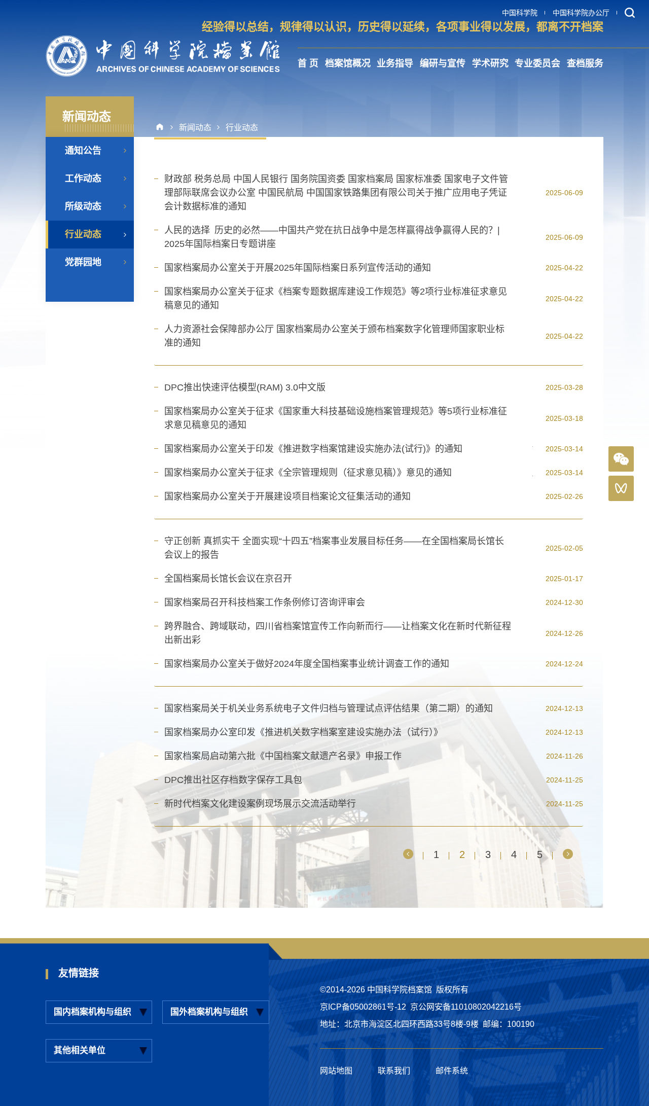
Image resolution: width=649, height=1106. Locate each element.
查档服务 (585, 63)
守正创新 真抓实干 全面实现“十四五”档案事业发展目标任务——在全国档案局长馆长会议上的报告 (334, 548)
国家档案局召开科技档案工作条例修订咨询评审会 (264, 602)
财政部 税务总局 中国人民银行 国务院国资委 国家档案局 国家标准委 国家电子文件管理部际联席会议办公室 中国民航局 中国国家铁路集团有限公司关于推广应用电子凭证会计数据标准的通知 (336, 192)
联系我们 (394, 1070)
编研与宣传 (442, 63)
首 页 (308, 63)
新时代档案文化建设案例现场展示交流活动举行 (260, 804)
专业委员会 (537, 63)
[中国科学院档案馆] (163, 56)
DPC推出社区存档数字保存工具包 (233, 780)
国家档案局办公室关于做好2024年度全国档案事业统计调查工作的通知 (306, 664)
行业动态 (83, 234)
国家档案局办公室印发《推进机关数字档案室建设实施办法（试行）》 (303, 732)
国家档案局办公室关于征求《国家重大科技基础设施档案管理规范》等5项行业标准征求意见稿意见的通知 (335, 418)
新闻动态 (195, 127)
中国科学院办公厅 (581, 13)
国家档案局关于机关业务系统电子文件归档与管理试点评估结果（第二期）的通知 (328, 708)
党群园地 (83, 262)
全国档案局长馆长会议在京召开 (228, 579)
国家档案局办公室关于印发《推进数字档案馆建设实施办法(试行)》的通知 (313, 449)
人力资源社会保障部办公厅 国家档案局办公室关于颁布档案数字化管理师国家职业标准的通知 (334, 336)
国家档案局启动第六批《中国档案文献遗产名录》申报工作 (283, 756)
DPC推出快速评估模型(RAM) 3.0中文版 (245, 387)
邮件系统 (452, 1070)
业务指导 (395, 63)
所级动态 (83, 206)
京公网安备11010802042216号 (466, 1007)
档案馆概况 (348, 63)
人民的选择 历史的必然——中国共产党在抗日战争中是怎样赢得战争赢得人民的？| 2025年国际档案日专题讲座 (334, 237)
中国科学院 (519, 13)
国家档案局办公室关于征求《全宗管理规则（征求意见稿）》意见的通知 (308, 473)
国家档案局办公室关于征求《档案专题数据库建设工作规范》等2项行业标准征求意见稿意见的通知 (335, 298)
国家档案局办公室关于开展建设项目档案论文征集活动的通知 (287, 496)
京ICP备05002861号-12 (363, 1007)
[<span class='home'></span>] (163, 127)
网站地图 (336, 1070)
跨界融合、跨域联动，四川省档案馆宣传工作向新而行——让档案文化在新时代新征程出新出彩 (337, 633)
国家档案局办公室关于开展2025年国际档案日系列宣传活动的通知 (297, 268)
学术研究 (490, 63)
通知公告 (83, 151)
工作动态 (83, 178)
